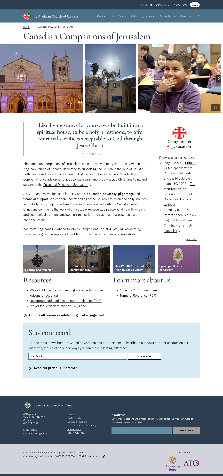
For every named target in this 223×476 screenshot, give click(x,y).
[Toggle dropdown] (104, 16)
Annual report (74, 429)
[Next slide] (218, 79)
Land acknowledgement (35, 433)
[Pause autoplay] (215, 107)
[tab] (104, 112)
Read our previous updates (54, 368)
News (177, 5)
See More (191, 238)
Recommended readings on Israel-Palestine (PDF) (66, 300)
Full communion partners (79, 425)
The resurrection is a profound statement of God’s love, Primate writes (180, 194)
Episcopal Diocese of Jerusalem (65, 184)
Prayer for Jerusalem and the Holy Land (58, 306)
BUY (185, 5)
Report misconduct (76, 432)
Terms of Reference (133, 295)
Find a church (163, 5)
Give (195, 4)
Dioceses (71, 414)
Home (26, 26)
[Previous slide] (2, 79)
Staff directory (30, 429)
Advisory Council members (139, 290)
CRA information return (90, 456)
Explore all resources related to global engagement (66, 315)
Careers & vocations (77, 421)
